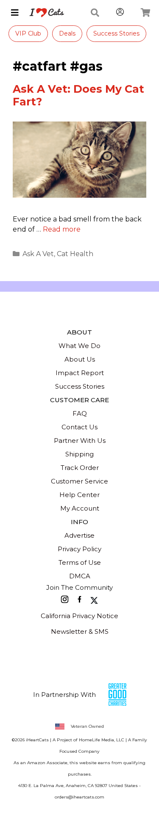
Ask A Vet (38, 254)
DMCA (79, 576)
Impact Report (80, 373)
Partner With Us (80, 440)
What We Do (79, 346)
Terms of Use (80, 562)
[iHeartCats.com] (43, 12)
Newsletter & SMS (80, 631)
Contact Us (79, 427)
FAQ (80, 413)
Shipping (79, 454)
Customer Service (79, 481)
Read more (62, 229)
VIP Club (28, 33)
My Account (79, 508)
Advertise (79, 535)
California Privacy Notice (79, 616)
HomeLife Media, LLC (101, 740)
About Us (79, 359)
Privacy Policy (79, 549)
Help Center (79, 495)
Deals (67, 33)
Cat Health (75, 254)
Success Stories (116, 33)
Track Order (80, 468)
